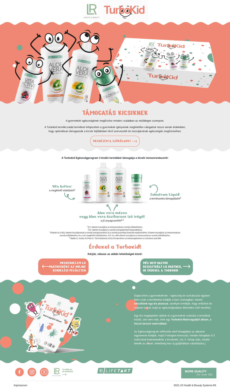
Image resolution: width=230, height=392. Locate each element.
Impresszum (20, 385)
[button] (115, 141)
